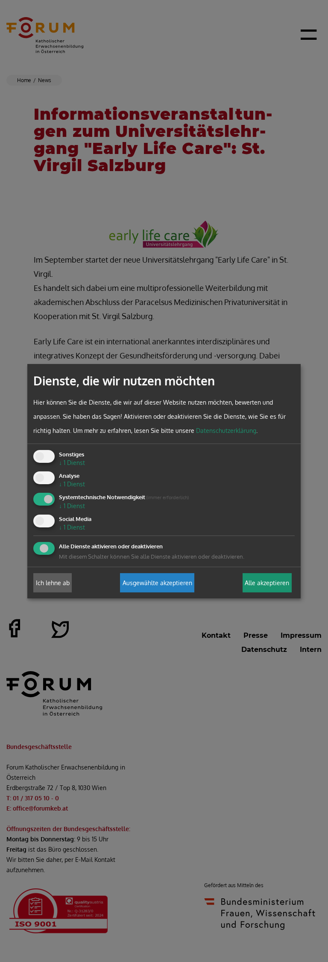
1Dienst (72, 462)
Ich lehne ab (53, 582)
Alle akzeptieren (267, 582)
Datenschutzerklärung (226, 430)
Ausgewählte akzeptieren (157, 582)
